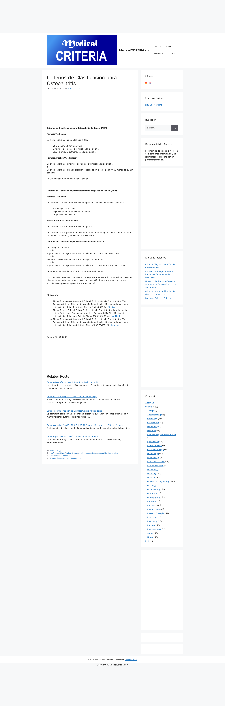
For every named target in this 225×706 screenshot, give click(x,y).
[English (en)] (150, 83)
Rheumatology (55, 450)
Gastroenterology (155, 449)
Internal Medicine (155, 465)
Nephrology (152, 469)
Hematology (153, 453)
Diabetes (151, 430)
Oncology (151, 485)
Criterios (169, 47)
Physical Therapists (156, 513)
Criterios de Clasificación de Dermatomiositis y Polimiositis (74, 411)
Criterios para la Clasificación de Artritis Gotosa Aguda (72, 436)
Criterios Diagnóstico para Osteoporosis (65, 458)
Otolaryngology (154, 497)
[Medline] (111, 307)
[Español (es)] (146, 83)
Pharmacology (154, 509)
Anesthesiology (154, 415)
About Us (149, 403)
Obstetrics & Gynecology (159, 481)
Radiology (152, 525)
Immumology (153, 457)
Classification (65, 453)
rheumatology (113, 453)
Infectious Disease (156, 461)
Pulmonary (152, 521)
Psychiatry (152, 517)
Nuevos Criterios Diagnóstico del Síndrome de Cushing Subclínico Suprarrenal (160, 284)
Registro (157, 54)
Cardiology (152, 419)
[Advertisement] (70, 16)
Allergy (150, 411)
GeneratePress (131, 660)
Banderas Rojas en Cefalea (158, 298)
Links (147, 541)
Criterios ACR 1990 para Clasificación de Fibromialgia (72, 396)
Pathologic (152, 501)
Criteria (74, 453)
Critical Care (153, 423)
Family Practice (154, 445)
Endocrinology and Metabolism (161, 434)
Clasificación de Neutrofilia (60, 456)
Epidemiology (153, 441)
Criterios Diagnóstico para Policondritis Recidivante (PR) (73, 382)
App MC (171, 54)
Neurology (152, 473)
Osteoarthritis (90, 453)
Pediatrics (152, 505)
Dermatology (153, 426)
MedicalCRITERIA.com (135, 50)
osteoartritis (102, 453)
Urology (151, 537)
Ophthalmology (154, 489)
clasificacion (54, 453)
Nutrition (151, 477)
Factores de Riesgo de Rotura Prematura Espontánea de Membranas (159, 274)
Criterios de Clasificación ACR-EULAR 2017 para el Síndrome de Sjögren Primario (85, 425)
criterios (81, 453)
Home (156, 47)
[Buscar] (174, 128)
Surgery (151, 533)
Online (153, 105)
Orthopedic (152, 493)
